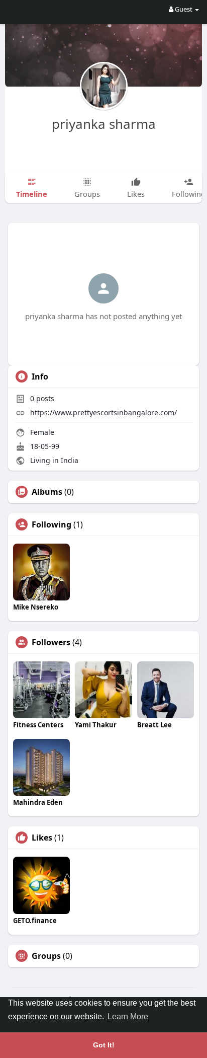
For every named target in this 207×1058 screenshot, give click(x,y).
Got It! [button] (104, 1045)
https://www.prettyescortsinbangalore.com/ (103, 412)
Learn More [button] (128, 1016)
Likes (42, 838)
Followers (51, 642)
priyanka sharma (104, 124)
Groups (46, 956)
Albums (47, 492)
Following (51, 524)
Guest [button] (183, 9)
